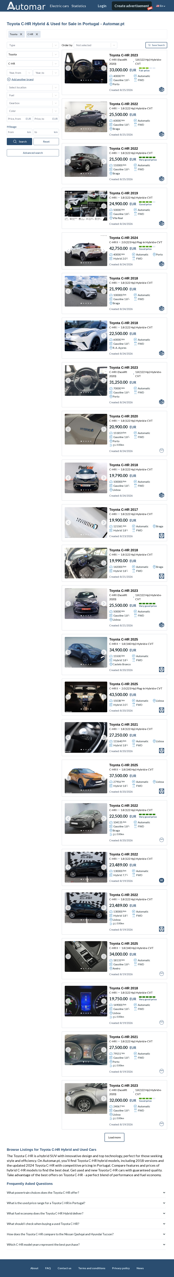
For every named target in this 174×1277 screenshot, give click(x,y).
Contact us (64, 1268)
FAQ (48, 1268)
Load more (114, 1137)
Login (102, 6)
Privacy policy (121, 1268)
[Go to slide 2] (83, 80)
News (140, 1268)
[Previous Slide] (68, 68)
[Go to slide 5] (90, 80)
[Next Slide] (104, 68)
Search (23, 141)
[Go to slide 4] (88, 80)
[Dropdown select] (33, 45)
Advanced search (33, 152)
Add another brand (22, 79)
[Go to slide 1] (81, 80)
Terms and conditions (91, 1268)
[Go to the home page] (26, 6)
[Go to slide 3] (85, 80)
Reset (46, 141)
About (34, 1268)
